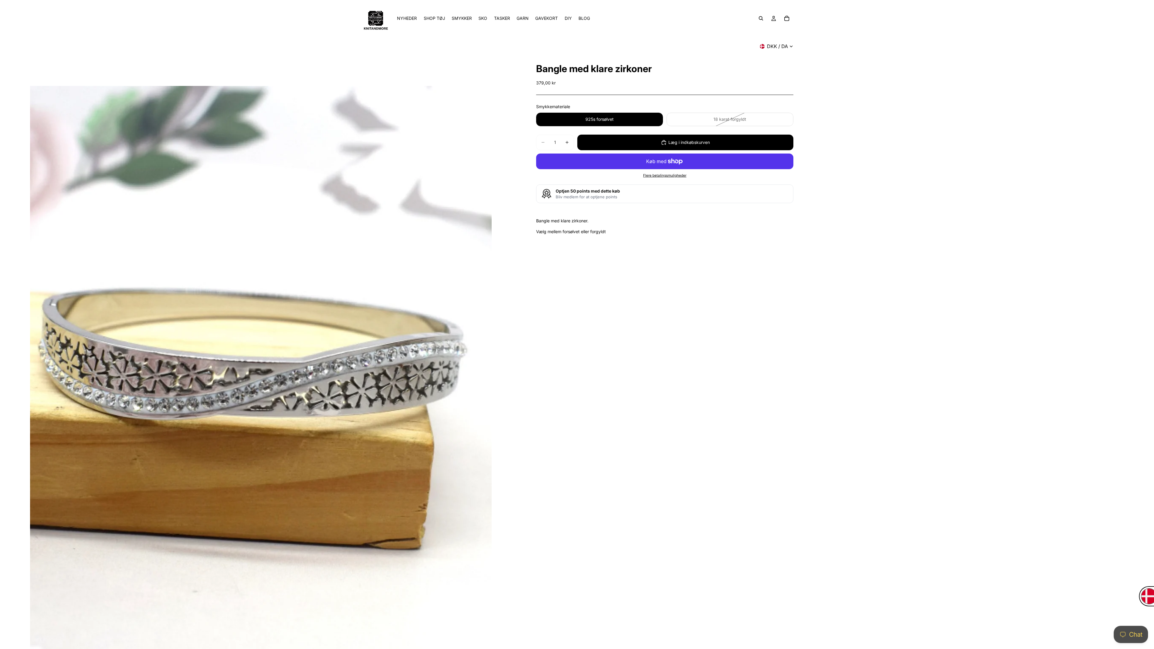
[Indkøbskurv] (786, 18)
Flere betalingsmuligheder (664, 175)
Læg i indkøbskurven (689, 142)
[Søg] (761, 18)
